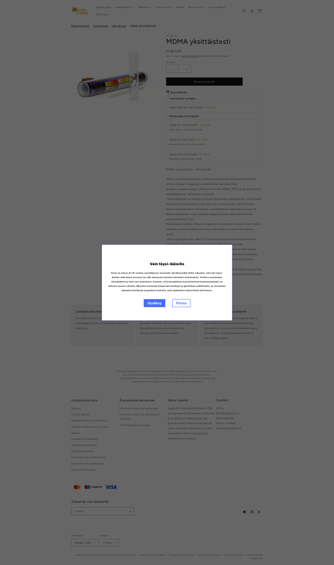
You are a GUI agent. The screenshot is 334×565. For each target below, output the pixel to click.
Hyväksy (154, 303)
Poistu (181, 303)
